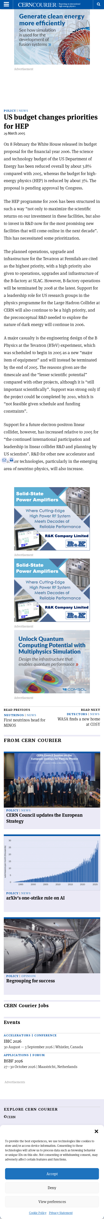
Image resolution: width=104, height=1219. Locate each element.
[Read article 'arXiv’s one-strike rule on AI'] (52, 863)
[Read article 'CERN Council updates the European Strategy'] (52, 780)
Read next (90, 710)
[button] (96, 1131)
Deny (52, 1187)
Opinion (28, 976)
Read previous (17, 710)
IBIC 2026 (12, 1041)
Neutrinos (14, 715)
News (23, 111)
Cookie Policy (37, 1213)
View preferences (52, 1201)
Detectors (77, 714)
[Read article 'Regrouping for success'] (52, 946)
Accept (52, 1173)
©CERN (9, 1117)
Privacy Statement (61, 1213)
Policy (10, 111)
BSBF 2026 (13, 1061)
